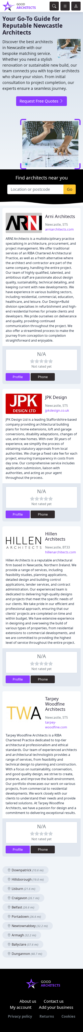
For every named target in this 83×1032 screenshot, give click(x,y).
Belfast (22, 907)
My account (20, 1007)
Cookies (68, 1016)
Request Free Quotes (39, 101)
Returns (46, 1016)
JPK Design (56, 397)
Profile (18, 377)
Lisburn (23, 888)
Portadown (26, 916)
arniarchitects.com (59, 229)
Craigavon (25, 898)
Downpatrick (27, 870)
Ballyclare (24, 944)
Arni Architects (60, 216)
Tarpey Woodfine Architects (55, 704)
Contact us (54, 1001)
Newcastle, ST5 (56, 224)
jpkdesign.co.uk (57, 410)
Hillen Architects (55, 536)
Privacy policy (20, 1016)
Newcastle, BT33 (57, 547)
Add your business (56, 1007)
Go (69, 189)
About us (28, 1001)
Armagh (23, 935)
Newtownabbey (29, 926)
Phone (43, 377)
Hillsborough (27, 879)
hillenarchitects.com (60, 552)
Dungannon (26, 953)
